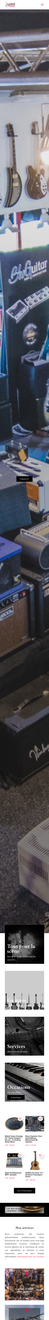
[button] (20, 1118)
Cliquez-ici (24, 479)
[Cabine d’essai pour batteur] (24, 1284)
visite (24, 466)
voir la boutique (24, 1190)
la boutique (16, 1097)
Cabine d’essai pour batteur (24, 1290)
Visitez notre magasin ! (24, 461)
